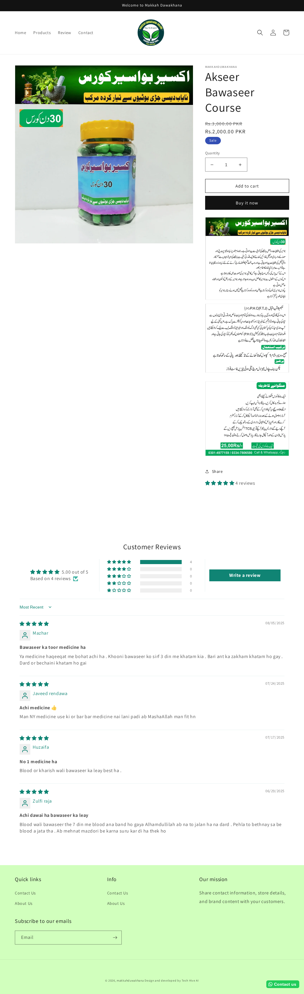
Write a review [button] (244, 575)
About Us (24, 903)
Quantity (212, 153)
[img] (34, 624)
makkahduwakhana (130, 980)
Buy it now (247, 203)
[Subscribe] (114, 938)
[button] (260, 32)
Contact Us (25, 893)
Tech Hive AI (190, 980)
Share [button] (217, 471)
